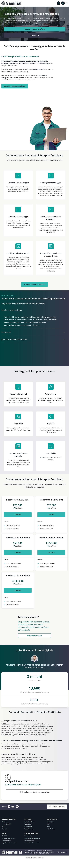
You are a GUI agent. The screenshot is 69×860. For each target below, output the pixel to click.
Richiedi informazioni (34, 636)
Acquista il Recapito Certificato (34, 29)
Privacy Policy (28, 836)
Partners (4, 829)
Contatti (4, 836)
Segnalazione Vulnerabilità (9, 843)
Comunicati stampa (29, 822)
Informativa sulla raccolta (34, 858)
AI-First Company (6, 824)
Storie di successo (29, 829)
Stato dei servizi (6, 840)
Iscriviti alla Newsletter (58, 806)
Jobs (3, 826)
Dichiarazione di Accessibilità (32, 843)
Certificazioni (27, 824)
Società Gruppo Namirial (8, 838)
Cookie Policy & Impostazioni (32, 838)
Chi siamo (4, 822)
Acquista (18, 515)
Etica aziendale (28, 826)
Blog (48, 824)
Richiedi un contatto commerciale (34, 792)
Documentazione (29, 840)
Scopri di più (34, 35)
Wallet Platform (51, 829)
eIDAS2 (48, 826)
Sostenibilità (50, 822)
